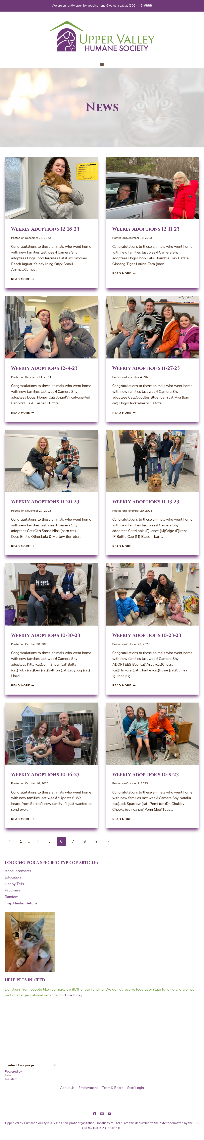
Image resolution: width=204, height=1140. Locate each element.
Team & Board (112, 1088)
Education (13, 877)
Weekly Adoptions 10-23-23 (146, 635)
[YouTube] (109, 1113)
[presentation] (51, 188)
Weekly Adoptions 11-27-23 (146, 368)
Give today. (74, 995)
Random (11, 896)
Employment (88, 1088)
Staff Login (135, 1088)
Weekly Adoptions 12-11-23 (145, 229)
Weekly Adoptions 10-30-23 (45, 635)
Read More (22, 279)
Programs (13, 890)
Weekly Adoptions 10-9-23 (145, 775)
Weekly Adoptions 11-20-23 (45, 502)
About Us (67, 1088)
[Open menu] (102, 64)
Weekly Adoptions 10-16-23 (45, 775)
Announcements (18, 871)
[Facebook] (94, 1113)
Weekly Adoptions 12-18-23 (45, 229)
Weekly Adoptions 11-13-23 (145, 502)
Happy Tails (14, 883)
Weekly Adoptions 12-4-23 (44, 368)
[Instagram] (102, 1113)
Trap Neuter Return (21, 903)
